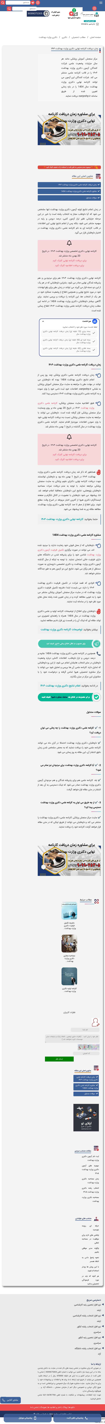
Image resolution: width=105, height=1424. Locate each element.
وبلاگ (64, 1407)
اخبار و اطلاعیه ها (54, 1407)
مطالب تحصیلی (78, 37)
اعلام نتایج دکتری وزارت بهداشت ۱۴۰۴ (60, 686)
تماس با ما (34, 1407)
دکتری (64, 37)
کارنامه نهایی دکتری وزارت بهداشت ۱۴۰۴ (62, 519)
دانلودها (72, 1407)
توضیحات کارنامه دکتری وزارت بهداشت (61, 630)
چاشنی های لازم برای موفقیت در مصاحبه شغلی (90, 1239)
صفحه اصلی (95, 37)
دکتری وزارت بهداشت (48, 37)
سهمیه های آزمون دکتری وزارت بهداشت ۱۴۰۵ (90, 1169)
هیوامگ (43, 1407)
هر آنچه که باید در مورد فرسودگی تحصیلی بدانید (90, 1280)
